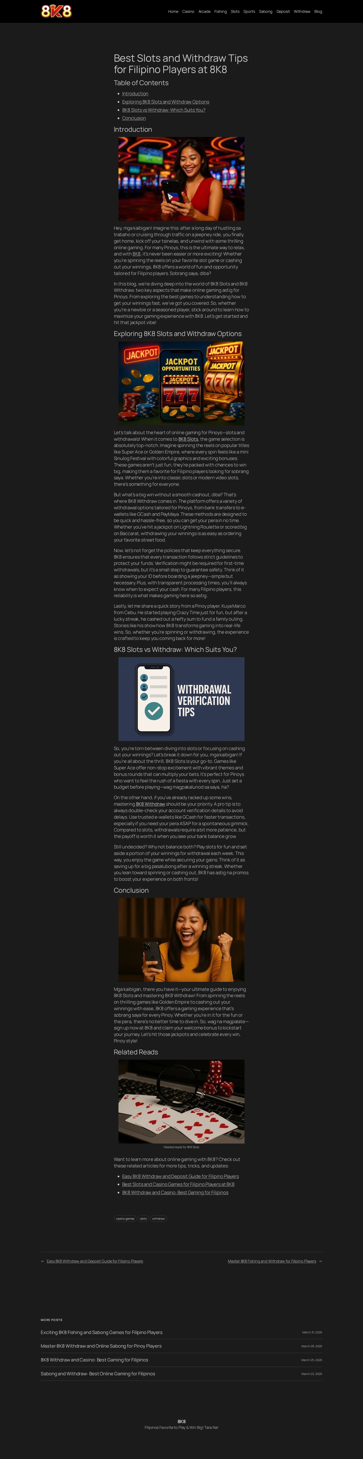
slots (143, 1219)
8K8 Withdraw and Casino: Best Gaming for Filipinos (175, 1192)
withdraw (158, 1219)
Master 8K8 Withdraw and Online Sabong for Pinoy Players (101, 1346)
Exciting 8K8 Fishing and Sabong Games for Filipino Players (102, 1332)
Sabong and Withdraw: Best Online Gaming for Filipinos (98, 1373)
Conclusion (134, 118)
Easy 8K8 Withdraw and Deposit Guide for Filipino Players (180, 1176)
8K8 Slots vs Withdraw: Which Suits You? (163, 110)
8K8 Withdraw (150, 804)
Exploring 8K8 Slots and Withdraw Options (165, 102)
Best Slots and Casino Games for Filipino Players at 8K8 (178, 1184)
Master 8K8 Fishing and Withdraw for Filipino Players (272, 1261)
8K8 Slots (188, 439)
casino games (125, 1219)
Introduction (135, 93)
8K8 (137, 254)
